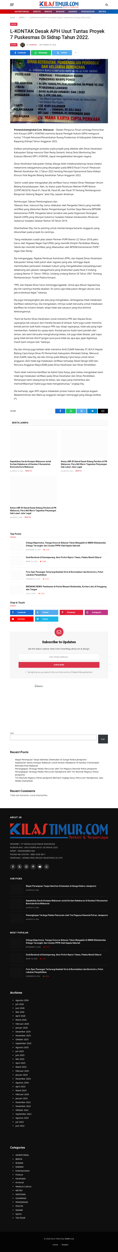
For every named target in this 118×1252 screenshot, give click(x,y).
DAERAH (72, 11)
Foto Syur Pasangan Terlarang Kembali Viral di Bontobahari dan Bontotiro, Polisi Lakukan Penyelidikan (64, 573)
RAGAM (19, 1210)
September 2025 (23, 1043)
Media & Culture (23, 1186)
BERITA (37, 11)
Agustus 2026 (22, 1000)
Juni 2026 (20, 1008)
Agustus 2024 (22, 1082)
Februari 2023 (22, 1094)
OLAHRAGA (21, 1198)
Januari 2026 (22, 1027)
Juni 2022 (20, 1125)
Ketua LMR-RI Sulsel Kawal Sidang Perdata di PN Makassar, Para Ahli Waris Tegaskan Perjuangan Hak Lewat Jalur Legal (84, 464)
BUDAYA (60, 11)
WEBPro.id (69, 1238)
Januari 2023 (22, 1098)
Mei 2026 (20, 1012)
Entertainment (22, 1170)
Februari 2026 (22, 1023)
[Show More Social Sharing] (75, 52)
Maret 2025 (21, 1066)
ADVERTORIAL (22, 11)
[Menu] (12, 4)
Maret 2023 (21, 1090)
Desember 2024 (23, 1078)
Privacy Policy (76, 672)
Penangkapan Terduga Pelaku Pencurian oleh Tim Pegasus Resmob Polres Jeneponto (56, 768)
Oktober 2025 (22, 1039)
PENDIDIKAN (88, 11)
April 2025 (20, 1063)
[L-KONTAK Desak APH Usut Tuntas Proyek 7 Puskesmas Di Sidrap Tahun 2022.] (59, 91)
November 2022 (23, 1106)
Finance (19, 1174)
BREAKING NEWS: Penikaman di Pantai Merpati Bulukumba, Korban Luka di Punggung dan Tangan (66, 588)
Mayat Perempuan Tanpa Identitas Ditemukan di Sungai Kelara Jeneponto (50, 759)
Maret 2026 (21, 1019)
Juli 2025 (20, 1051)
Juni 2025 (20, 1055)
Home (55, 1244)
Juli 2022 (20, 1122)
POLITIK (19, 1206)
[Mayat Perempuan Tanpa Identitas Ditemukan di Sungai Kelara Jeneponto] (16, 889)
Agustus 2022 (22, 1117)
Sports (19, 1214)
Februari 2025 (22, 1071)
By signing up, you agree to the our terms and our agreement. (60, 672)
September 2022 (23, 1114)
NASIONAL (21, 1194)
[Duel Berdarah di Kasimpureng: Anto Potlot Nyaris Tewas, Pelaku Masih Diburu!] (16, 561)
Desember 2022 (23, 1102)
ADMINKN (33, 45)
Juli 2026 (20, 1004)
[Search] (106, 4)
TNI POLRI (20, 1217)
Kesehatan (21, 1178)
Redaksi (65, 1244)
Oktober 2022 (22, 1110)
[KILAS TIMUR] (59, 4)
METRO (102, 11)
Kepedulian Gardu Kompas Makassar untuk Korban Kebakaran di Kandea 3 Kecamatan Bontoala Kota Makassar (30, 464)
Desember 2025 (23, 1031)
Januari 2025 (22, 1074)
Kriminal (20, 1182)
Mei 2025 (20, 1059)
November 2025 (23, 1035)
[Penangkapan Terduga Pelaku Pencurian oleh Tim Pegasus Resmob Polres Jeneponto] (16, 918)
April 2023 (20, 1086)
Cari (12, 733)
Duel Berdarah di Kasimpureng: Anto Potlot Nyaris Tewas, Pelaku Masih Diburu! (63, 557)
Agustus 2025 (22, 1047)
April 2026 (20, 1015)
